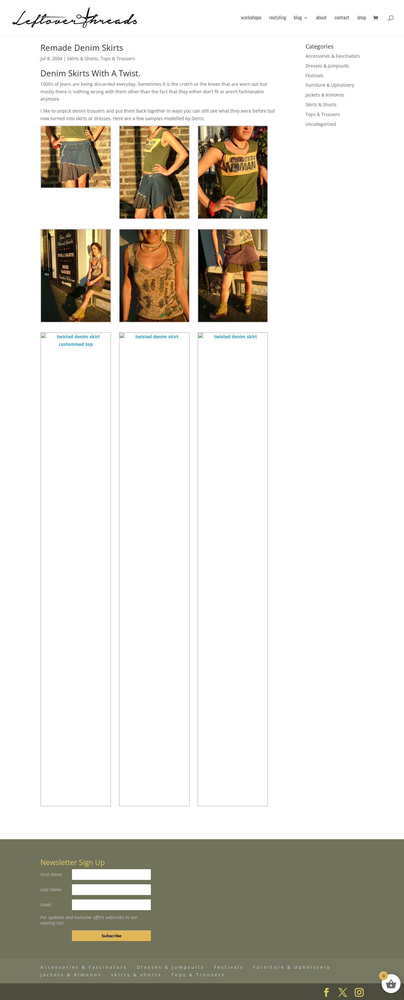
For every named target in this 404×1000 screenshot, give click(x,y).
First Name (51, 874)
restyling (277, 18)
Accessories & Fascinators (333, 56)
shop (361, 18)
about (321, 18)
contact (342, 18)
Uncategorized (321, 124)
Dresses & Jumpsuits (327, 66)
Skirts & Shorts (82, 58)
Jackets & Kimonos (325, 95)
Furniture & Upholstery (330, 85)
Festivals (315, 75)
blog (298, 18)
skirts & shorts (136, 975)
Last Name (51, 889)
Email (45, 905)
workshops (251, 18)
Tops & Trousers (118, 58)
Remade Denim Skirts (81, 47)
